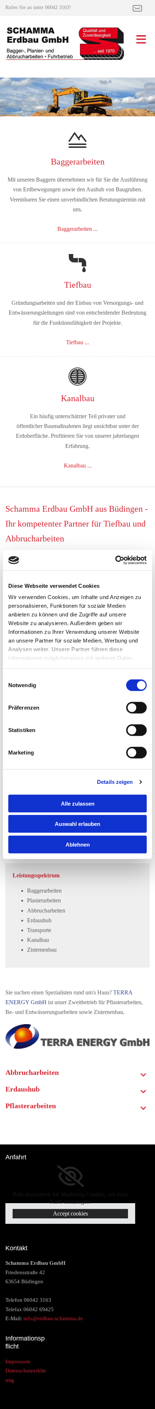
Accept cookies (70, 1213)
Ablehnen (78, 844)
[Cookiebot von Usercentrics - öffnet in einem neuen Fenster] (115, 560)
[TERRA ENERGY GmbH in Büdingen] (77, 1036)
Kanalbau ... (78, 465)
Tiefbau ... (77, 342)
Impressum (17, 1361)
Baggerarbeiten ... (77, 229)
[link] (143, 1075)
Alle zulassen (77, 803)
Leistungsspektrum (36, 875)
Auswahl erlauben (77, 824)
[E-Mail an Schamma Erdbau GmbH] (135, 8)
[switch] (136, 707)
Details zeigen (115, 782)
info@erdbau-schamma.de (53, 1318)
